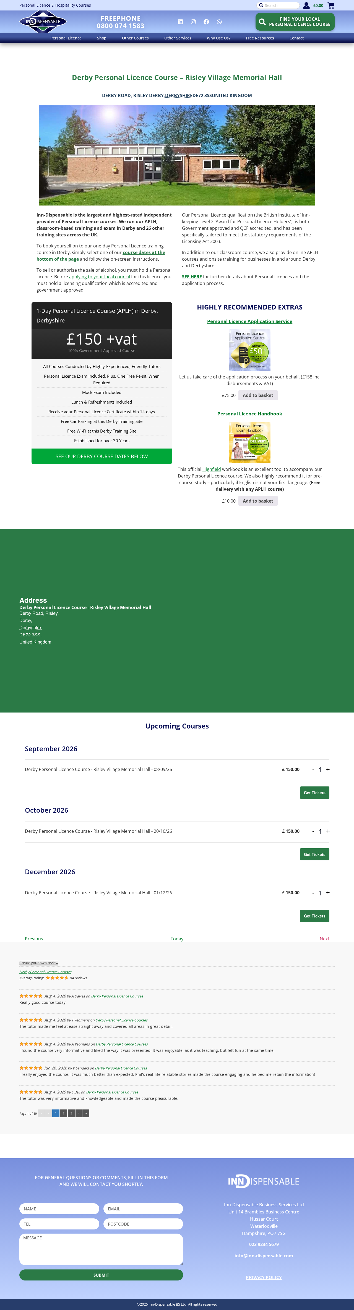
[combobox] (278, 5)
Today (177, 939)
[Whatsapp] (219, 21)
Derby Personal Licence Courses (45, 971)
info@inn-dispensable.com (264, 1256)
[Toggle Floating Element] (334, 1295)
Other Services (177, 38)
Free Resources (260, 38)
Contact (297, 38)
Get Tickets (315, 792)
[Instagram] (193, 21)
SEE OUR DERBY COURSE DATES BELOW (102, 456)
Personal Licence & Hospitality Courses (55, 5)
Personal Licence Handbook (249, 413)
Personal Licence (66, 38)
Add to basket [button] (258, 395)
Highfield (211, 469)
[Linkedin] (180, 21)
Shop (101, 38)
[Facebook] (206, 21)
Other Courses (135, 38)
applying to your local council (99, 277)
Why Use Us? (218, 38)
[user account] (306, 5)
